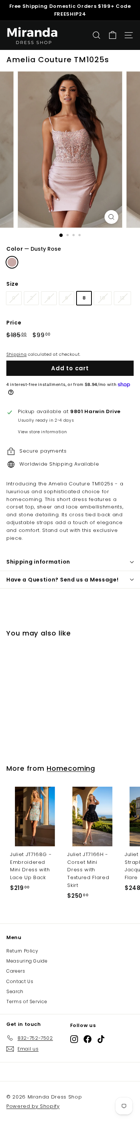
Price (13, 322)
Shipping (16, 354)
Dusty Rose (12, 262)
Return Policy (22, 951)
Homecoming (71, 768)
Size (12, 284)
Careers (15, 971)
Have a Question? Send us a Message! (62, 579)
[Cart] (112, 35)
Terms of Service (26, 1001)
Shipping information (38, 561)
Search (15, 991)
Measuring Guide (27, 961)
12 (122, 297)
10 (102, 297)
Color (33, 249)
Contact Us (20, 981)
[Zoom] (111, 217)
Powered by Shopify (33, 1106)
